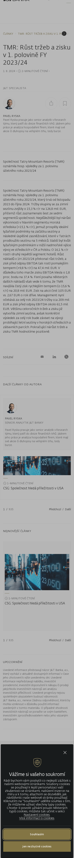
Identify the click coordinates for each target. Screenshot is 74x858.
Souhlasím (37, 834)
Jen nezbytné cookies (37, 846)
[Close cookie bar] (65, 753)
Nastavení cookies (37, 815)
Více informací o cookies (36, 818)
